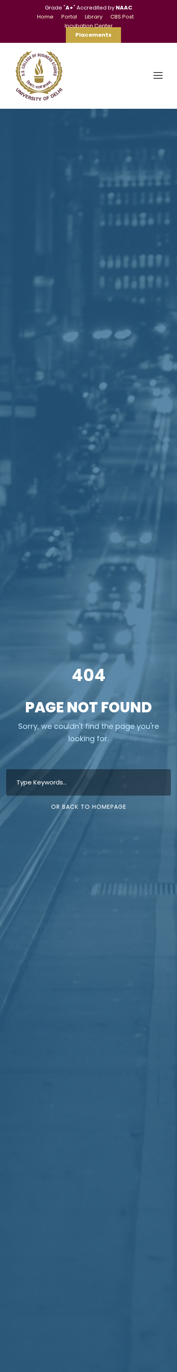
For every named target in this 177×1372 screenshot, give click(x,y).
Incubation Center (89, 26)
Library (93, 17)
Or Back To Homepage (88, 807)
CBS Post (122, 17)
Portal (69, 17)
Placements (93, 35)
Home (45, 17)
